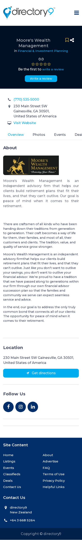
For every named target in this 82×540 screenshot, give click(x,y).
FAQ (46, 468)
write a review (53, 69)
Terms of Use (54, 474)
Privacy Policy (54, 481)
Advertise (50, 461)
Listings (9, 461)
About (48, 455)
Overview (16, 135)
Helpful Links (54, 487)
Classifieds (11, 474)
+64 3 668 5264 (22, 520)
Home (8, 455)
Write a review (41, 78)
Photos (39, 135)
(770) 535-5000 (26, 99)
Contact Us (12, 487)
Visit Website (24, 123)
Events (60, 135)
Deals (8, 481)
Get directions (43, 373)
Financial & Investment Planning (43, 51)
